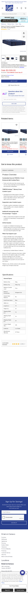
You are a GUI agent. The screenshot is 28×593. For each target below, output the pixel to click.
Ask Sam (14, 103)
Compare (11, 154)
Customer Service (5, 552)
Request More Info (15, 85)
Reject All (7, 590)
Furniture (3, 537)
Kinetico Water (5, 545)
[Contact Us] (21, 8)
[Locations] (17, 8)
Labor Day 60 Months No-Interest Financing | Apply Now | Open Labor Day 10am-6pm (14, 2)
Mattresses (3, 24)
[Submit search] (24, 14)
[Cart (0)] (25, 8)
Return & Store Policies (6, 556)
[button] (2, 8)
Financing (3, 550)
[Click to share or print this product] (23, 33)
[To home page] (9, 8)
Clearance (4, 547)
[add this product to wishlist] (23, 37)
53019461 (7, 76)
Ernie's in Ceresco (7, 564)
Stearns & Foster (10, 75)
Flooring (3, 543)
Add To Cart (14, 81)
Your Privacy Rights (14, 585)
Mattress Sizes (11, 24)
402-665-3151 (8, 571)
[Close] (26, 574)
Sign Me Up (14, 522)
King (17, 24)
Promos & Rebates (6, 548)
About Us (3, 554)
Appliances (4, 541)
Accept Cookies (20, 590)
